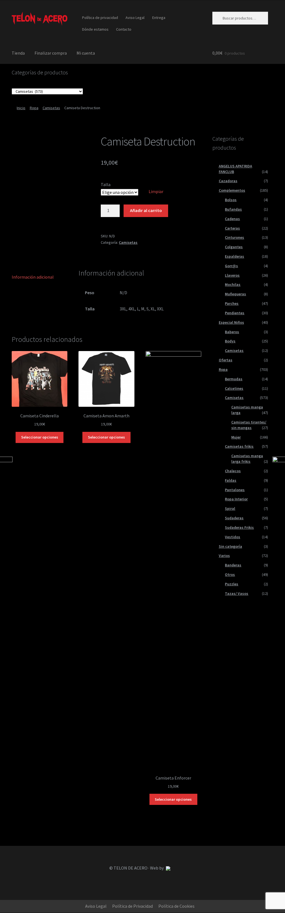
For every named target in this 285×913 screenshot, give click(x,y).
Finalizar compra (51, 53)
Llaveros (232, 275)
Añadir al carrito (146, 210)
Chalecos (233, 470)
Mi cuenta (86, 53)
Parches (232, 303)
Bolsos (231, 199)
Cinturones (234, 237)
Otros (230, 574)
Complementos (232, 190)
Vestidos (232, 536)
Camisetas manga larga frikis (247, 458)
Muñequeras (235, 293)
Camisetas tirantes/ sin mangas (248, 425)
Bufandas (233, 209)
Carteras (232, 228)
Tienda (18, 53)
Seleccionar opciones (39, 437)
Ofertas (225, 359)
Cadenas (232, 218)
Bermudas (233, 378)
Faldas (230, 480)
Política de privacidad (100, 17)
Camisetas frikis (239, 446)
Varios (224, 555)
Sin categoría (230, 546)
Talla (105, 184)
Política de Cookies (176, 906)
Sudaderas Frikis (239, 527)
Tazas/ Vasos (236, 593)
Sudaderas (234, 517)
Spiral (230, 508)
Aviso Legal (135, 17)
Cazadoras (228, 180)
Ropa (34, 107)
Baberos (232, 331)
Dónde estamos (95, 29)
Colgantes (234, 246)
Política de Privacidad (132, 906)
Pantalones (235, 489)
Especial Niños (231, 322)
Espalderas (234, 256)
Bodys (230, 341)
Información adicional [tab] (33, 277)
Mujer (236, 437)
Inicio (21, 107)
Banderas (233, 565)
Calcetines (234, 388)
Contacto (123, 29)
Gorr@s (231, 265)
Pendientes (234, 312)
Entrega (158, 17)
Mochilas (232, 284)
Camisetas (51, 107)
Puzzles (231, 583)
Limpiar (156, 191)
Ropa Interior (236, 498)
